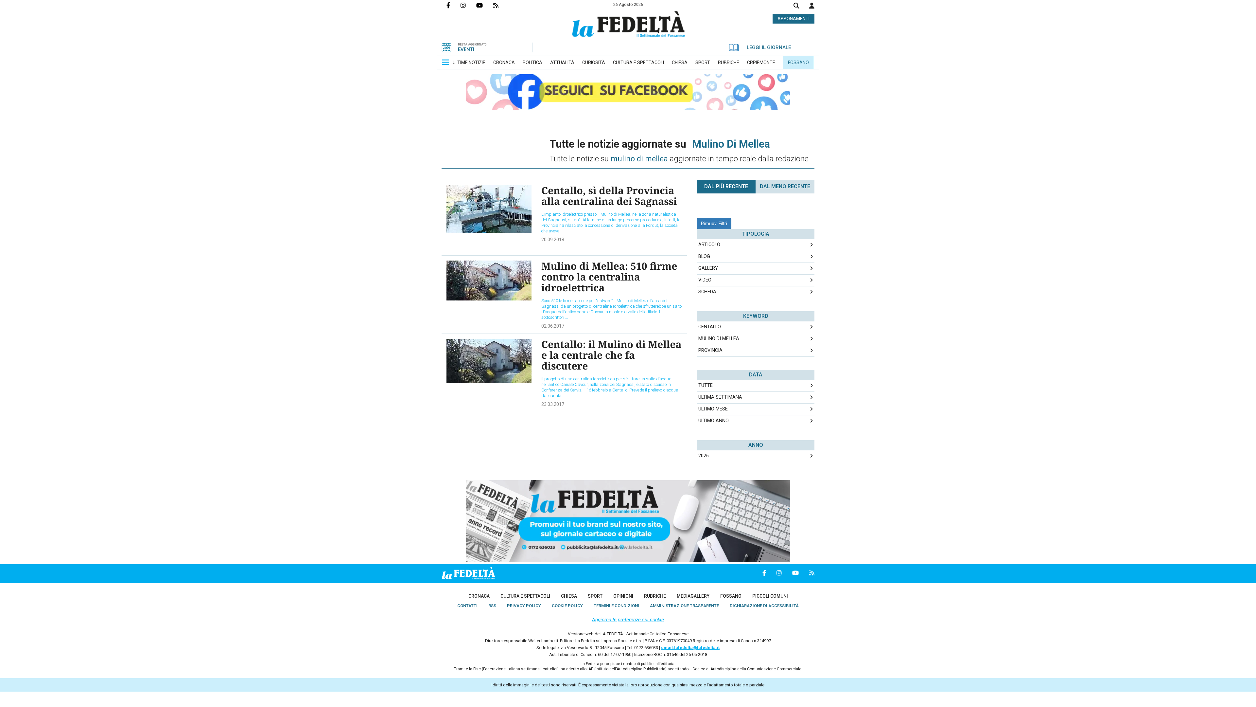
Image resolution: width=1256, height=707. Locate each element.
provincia (710, 350)
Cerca (796, 6)
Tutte (705, 385)
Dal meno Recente (785, 186)
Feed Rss (501, 5)
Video (704, 280)
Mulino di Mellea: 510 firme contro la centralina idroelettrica (609, 276)
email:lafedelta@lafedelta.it (690, 647)
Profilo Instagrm (468, 5)
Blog (704, 256)
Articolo (709, 244)
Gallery (708, 268)
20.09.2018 (552, 239)
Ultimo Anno (713, 421)
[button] (811, 5)
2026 (703, 456)
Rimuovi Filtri (714, 223)
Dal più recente (726, 186)
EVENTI (466, 49)
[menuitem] (469, 62)
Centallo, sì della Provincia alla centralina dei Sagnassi (609, 196)
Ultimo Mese (713, 409)
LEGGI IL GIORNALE (769, 47)
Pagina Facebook (453, 5)
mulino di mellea (718, 338)
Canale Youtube (484, 5)
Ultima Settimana (720, 397)
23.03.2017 (552, 404)
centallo (709, 327)
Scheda (707, 292)
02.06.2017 (552, 326)
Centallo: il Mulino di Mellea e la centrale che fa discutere (611, 354)
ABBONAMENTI (793, 18)
